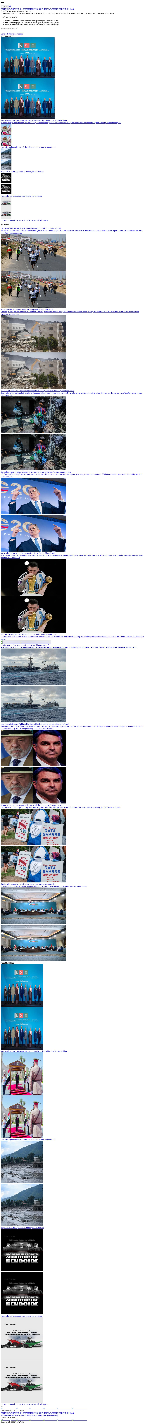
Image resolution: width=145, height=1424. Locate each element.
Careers (22, 1415)
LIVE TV (5, 7)
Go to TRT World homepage (12, 34)
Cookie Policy (52, 1415)
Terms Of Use (31, 1415)
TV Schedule (6, 1415)
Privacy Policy (42, 1415)
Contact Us (15, 1415)
